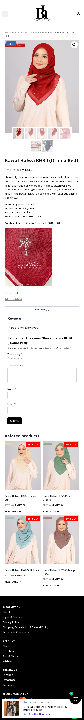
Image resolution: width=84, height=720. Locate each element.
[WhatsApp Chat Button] (74, 713)
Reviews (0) (42, 309)
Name (11, 389)
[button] (5, 14)
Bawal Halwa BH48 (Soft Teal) (22, 570)
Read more (11, 511)
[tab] (42, 310)
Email (11, 404)
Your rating (14, 354)
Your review (15, 365)
